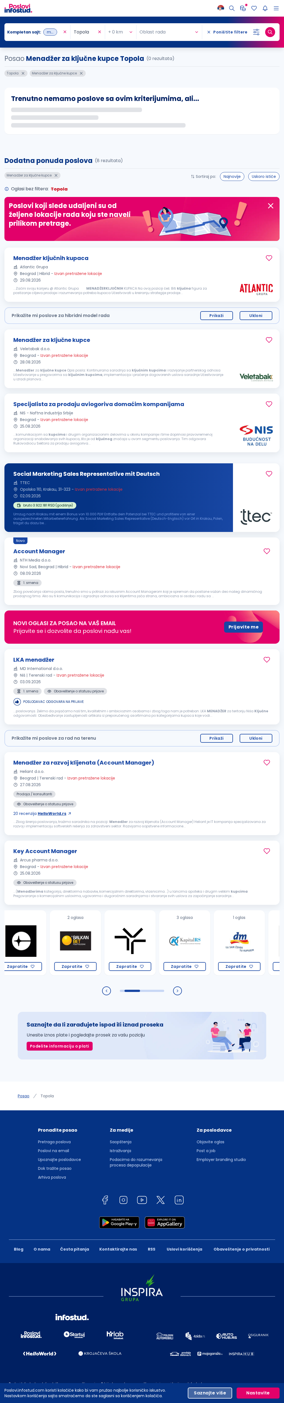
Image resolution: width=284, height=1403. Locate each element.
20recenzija (39, 813)
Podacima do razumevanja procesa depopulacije (136, 1162)
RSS (151, 1249)
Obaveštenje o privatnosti (242, 1249)
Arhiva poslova (52, 1177)
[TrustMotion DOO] (103, 942)
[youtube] (142, 1200)
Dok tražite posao (55, 1168)
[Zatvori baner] (270, 205)
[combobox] (34, 32)
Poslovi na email (53, 1150)
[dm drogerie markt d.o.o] (212, 942)
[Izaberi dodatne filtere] (256, 32)
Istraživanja (120, 1150)
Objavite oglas (210, 1142)
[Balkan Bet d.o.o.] (48, 942)
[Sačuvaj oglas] (269, 258)
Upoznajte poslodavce (59, 1159)
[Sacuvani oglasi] (254, 8)
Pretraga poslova (54, 1142)
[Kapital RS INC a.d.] (158, 942)
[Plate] (242, 8)
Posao (23, 1096)
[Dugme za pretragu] (270, 32)
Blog (18, 1249)
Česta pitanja (74, 1249)
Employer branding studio (221, 1159)
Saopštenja (120, 1142)
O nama (42, 1249)
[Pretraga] (231, 8)
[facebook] (104, 1200)
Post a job (206, 1150)
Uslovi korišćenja (184, 1249)
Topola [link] (47, 1096)
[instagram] (123, 1200)
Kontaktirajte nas (118, 1249)
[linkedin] (179, 1200)
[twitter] (160, 1200)
